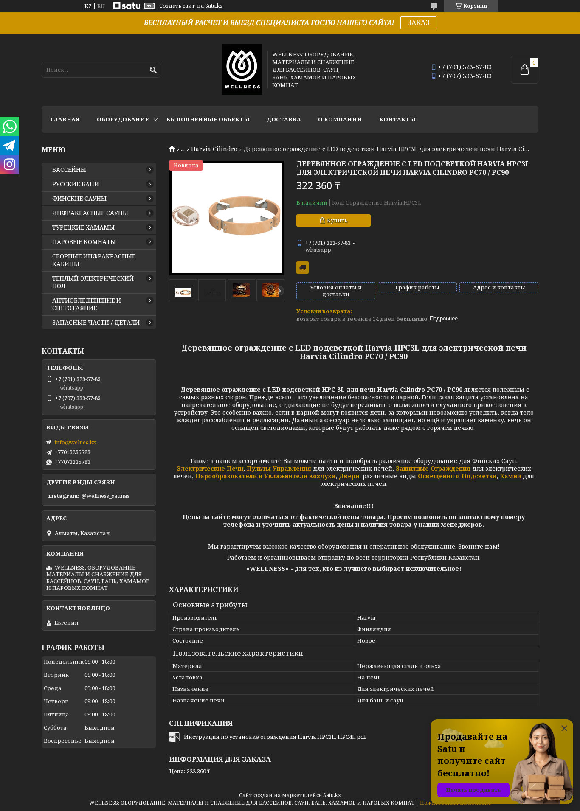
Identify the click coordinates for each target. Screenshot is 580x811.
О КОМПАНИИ (340, 119)
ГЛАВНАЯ (65, 119)
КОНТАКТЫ (397, 119)
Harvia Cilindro (214, 149)
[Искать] (153, 70)
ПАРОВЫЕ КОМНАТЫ (84, 242)
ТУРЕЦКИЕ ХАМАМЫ (83, 227)
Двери (349, 476)
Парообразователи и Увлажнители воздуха (265, 476)
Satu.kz (332, 795)
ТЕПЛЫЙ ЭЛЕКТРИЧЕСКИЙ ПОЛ (93, 282)
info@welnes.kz (75, 442)
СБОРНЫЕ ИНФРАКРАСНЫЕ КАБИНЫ (93, 260)
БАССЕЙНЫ (69, 170)
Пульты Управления (279, 468)
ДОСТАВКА (284, 119)
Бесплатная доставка (302, 267)
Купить (337, 220)
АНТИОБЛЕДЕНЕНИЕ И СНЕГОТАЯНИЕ (86, 304)
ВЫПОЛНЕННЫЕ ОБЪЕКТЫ (208, 119)
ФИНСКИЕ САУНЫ (79, 198)
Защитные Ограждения (433, 468)
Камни (510, 476)
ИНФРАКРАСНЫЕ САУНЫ (90, 213)
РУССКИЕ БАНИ (75, 184)
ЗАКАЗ (418, 22)
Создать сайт (177, 6)
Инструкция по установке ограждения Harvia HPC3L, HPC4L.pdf (275, 736)
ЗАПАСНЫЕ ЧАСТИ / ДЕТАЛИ (96, 322)
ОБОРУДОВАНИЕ (123, 119)
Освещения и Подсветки (457, 476)
